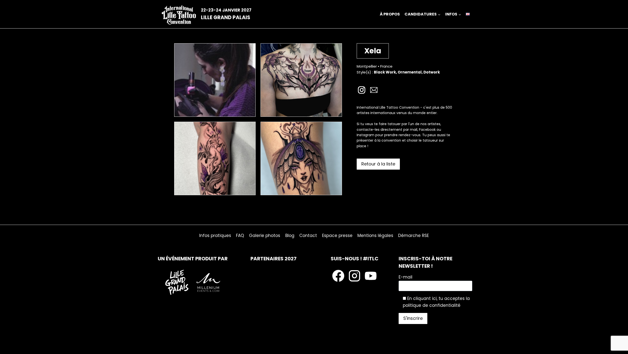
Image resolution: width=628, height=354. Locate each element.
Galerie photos (264, 235)
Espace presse (337, 235)
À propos (390, 14)
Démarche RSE (413, 235)
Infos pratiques (215, 235)
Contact (308, 235)
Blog (289, 235)
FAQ (240, 235)
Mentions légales (375, 235)
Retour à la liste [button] (378, 164)
